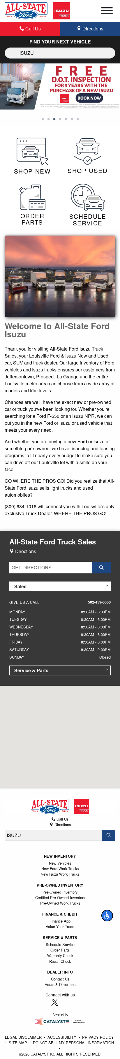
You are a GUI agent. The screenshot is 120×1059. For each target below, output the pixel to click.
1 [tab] (42, 119)
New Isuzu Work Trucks (60, 874)
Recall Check (60, 961)
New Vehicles (60, 863)
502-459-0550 (99, 602)
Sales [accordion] (20, 586)
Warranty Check (60, 955)
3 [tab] (54, 119)
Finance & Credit (60, 914)
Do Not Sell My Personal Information (73, 1042)
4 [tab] (60, 119)
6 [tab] (71, 119)
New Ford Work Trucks (60, 868)
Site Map (18, 1042)
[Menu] (107, 11)
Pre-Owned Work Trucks (60, 903)
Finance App (60, 921)
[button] (107, 915)
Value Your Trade (60, 926)
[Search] (108, 835)
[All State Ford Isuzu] (37, 10)
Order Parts (60, 950)
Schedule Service (60, 944)
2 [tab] (48, 119)
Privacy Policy (98, 1037)
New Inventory (60, 856)
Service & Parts (60, 938)
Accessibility (62, 1037)
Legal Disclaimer (24, 1037)
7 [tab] (77, 119)
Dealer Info (60, 972)
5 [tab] (65, 119)
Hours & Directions (60, 984)
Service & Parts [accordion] (31, 670)
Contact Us (60, 979)
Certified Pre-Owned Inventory (60, 897)
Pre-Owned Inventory (60, 885)
